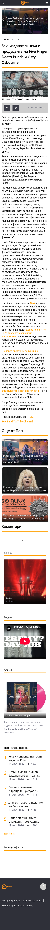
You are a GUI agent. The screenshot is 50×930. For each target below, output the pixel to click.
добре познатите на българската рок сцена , (24, 333)
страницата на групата (20, 390)
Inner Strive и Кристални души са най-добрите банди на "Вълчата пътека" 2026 (24, 21)
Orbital (8, 598)
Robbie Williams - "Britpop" (18, 715)
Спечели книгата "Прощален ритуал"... (23, 789)
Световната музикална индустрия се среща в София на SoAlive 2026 (23, 516)
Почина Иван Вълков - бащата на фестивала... (24, 773)
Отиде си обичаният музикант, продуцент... (23, 819)
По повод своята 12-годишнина (20, 351)
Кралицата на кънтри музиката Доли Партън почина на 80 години (24, 488)
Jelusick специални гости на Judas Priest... (25, 758)
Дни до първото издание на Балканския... (25, 804)
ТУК (30, 416)
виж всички (9, 833)
